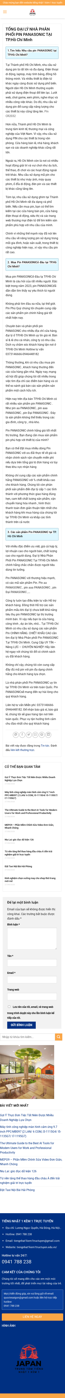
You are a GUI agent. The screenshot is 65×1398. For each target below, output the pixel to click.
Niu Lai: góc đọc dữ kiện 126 (19, 839)
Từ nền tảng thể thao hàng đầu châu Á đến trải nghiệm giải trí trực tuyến (28, 853)
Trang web (13, 989)
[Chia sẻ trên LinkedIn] (48, 735)
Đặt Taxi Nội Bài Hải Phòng (18, 866)
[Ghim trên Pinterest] (42, 735)
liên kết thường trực (22, 750)
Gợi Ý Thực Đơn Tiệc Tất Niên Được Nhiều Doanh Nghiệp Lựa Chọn (30, 779)
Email (11, 973)
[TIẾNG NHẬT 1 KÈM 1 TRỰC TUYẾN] (32, 11)
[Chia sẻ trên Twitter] (29, 735)
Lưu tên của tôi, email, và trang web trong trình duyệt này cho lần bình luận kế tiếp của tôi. (30, 1012)
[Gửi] (58, 1037)
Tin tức (45, 745)
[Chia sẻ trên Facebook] (22, 735)
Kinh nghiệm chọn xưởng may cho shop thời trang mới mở (30, 880)
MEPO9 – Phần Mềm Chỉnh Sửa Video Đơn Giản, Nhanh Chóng (29, 826)
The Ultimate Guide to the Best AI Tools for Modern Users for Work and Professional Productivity (31, 811)
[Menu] (5, 11)
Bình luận (13, 924)
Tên (10, 956)
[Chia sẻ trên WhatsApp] (16, 735)
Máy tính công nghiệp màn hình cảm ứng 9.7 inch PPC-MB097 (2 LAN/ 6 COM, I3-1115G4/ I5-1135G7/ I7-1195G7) (31, 795)
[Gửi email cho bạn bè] (35, 735)
